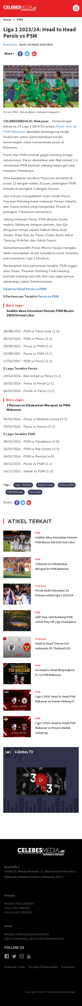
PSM (20, 19)
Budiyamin (10, 44)
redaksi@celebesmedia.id (32, 934)
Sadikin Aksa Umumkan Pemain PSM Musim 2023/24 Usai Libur (40, 310)
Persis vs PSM (36, 289)
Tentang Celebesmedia (43, 967)
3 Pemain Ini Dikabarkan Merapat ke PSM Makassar (38, 405)
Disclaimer (68, 967)
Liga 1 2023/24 (23, 485)
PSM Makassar (14, 132)
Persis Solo (64, 126)
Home (7, 19)
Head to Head (14, 289)
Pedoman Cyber (14, 967)
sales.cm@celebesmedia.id (46, 938)
